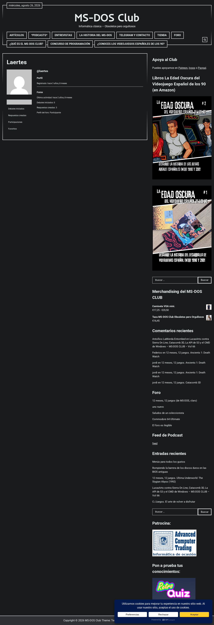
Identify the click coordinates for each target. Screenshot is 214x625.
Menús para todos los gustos (168, 461)
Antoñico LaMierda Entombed (169, 338)
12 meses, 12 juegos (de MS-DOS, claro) (174, 400)
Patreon (183, 68)
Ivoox (192, 68)
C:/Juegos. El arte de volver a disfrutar (173, 501)
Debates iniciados (16, 109)
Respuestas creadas (17, 115)
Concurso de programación (70, 43)
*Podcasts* (39, 35)
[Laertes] (19, 97)
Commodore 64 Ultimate (166, 419)
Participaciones (15, 122)
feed (154, 443)
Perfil (10, 102)
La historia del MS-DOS (95, 35)
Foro (177, 35)
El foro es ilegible (162, 425)
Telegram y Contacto (134, 35)
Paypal (202, 68)
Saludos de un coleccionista (168, 412)
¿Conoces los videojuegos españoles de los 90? (131, 43)
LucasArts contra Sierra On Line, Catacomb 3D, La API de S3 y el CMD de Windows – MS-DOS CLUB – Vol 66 (181, 342)
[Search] (204, 39)
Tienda (162, 35)
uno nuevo (158, 406)
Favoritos (12, 129)
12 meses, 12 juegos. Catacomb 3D (181, 382)
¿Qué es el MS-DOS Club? (26, 43)
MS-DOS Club (107, 17)
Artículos (17, 35)
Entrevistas (63, 35)
